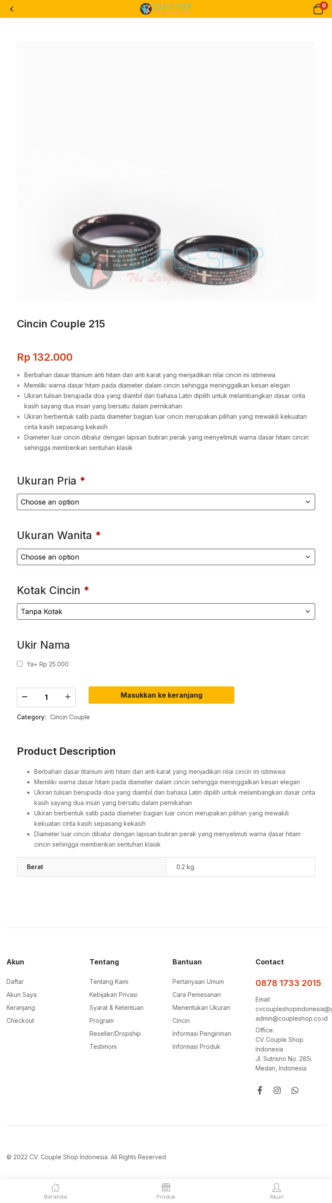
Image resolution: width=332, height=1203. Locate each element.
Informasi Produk (196, 1046)
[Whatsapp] (295, 1090)
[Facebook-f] (259, 1090)
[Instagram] (277, 1090)
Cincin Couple (70, 717)
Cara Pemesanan (196, 994)
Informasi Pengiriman (201, 1033)
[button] (318, 8)
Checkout (20, 1020)
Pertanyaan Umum (198, 981)
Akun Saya (21, 994)
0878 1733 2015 (288, 983)
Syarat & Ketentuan (116, 1007)
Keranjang (20, 1007)
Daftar (15, 981)
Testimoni (103, 1046)
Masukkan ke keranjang (161, 695)
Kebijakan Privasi (113, 994)
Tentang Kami (108, 981)
